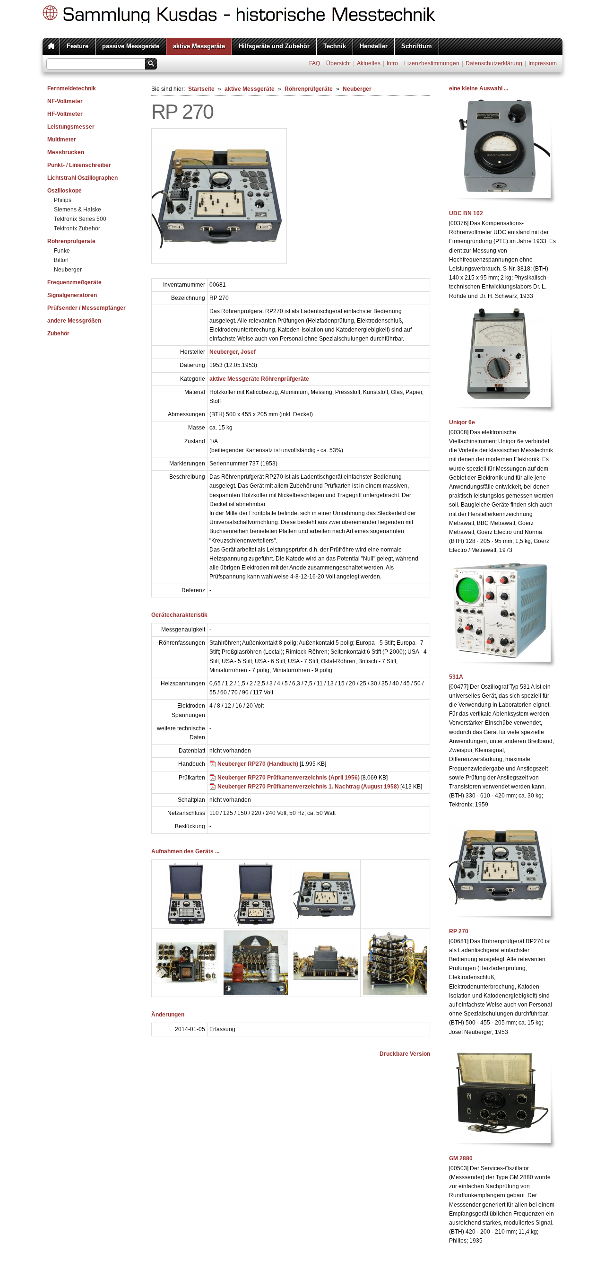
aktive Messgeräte (199, 46)
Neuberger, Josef (232, 352)
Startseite (201, 89)
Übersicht (338, 63)
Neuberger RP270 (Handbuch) (257, 764)
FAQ (314, 63)
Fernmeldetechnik (71, 88)
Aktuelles (368, 63)
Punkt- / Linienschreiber (79, 165)
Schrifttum (416, 46)
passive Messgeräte (130, 46)
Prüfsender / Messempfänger (86, 308)
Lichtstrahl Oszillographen (82, 178)
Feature (77, 46)
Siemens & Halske (77, 209)
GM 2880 (461, 1158)
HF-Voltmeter (65, 114)
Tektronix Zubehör (77, 228)
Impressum (542, 63)
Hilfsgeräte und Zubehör (274, 46)
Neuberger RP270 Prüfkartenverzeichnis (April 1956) (288, 777)
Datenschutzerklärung (494, 63)
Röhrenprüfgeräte (71, 241)
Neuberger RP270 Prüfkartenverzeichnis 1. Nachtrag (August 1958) (308, 786)
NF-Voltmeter (65, 101)
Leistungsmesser (71, 126)
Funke (62, 250)
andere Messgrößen (74, 320)
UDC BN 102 (466, 213)
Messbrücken (65, 152)
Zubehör (58, 333)
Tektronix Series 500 (80, 219)
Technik (334, 46)
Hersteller (374, 46)
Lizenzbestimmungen (431, 63)
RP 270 (458, 931)
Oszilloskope (64, 190)
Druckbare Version (405, 1054)
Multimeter (61, 139)
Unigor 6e (462, 422)
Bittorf (61, 260)
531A (456, 677)
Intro (392, 63)
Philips (62, 200)
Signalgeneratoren (72, 295)
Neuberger (68, 269)
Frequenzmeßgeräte (74, 282)
